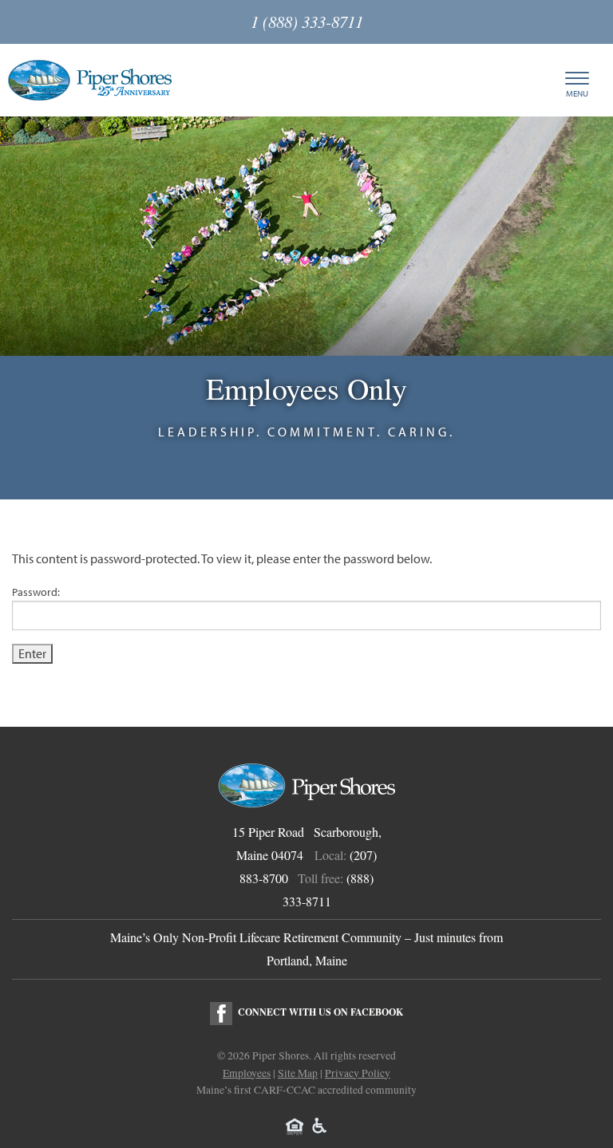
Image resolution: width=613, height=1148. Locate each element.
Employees (247, 1073)
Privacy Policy (357, 1073)
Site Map (298, 1073)
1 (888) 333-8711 (307, 21)
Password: (36, 592)
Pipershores (90, 80)
